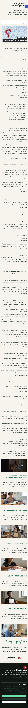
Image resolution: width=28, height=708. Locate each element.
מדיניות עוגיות (22, 704)
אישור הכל (14, 696)
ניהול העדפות (14, 701)
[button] (26, 6)
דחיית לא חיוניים (14, 698)
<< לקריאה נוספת (24, 588)
